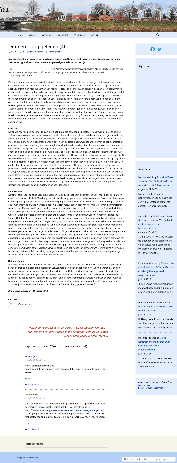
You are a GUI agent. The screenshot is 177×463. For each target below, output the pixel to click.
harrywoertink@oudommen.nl (151, 388)
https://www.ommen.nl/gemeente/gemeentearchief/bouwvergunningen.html (65, 410)
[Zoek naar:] (158, 34)
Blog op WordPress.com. (28, 457)
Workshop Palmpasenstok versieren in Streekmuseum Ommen (65, 327)
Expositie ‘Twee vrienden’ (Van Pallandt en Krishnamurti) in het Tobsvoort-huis (155, 181)
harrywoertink (145, 177)
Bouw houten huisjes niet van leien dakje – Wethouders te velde (156, 306)
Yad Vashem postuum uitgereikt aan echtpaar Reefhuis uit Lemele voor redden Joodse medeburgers (67, 334)
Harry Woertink (36, 51)
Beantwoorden (34, 384)
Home (20, 34)
